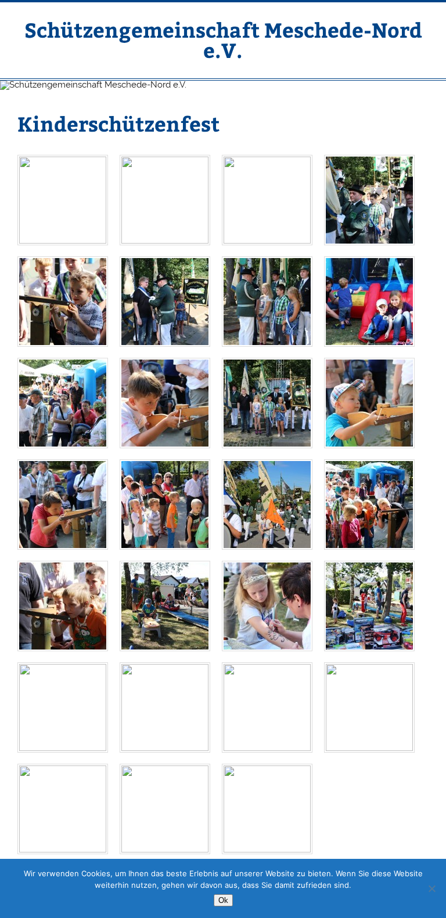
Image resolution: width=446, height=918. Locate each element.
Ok (223, 900)
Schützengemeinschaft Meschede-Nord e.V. (223, 39)
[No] (431, 888)
